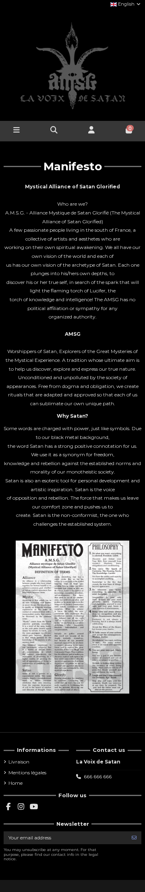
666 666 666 (98, 777)
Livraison (18, 762)
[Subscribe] (134, 837)
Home (15, 783)
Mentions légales (27, 773)
